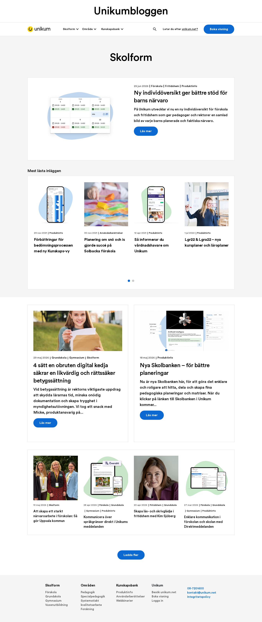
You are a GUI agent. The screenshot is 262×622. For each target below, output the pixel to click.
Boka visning (219, 29)
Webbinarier (124, 600)
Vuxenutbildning (56, 605)
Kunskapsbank (127, 585)
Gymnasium (76, 357)
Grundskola (59, 357)
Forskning (87, 609)
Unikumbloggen (131, 11)
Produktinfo (189, 86)
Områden (88, 585)
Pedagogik (88, 592)
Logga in (157, 600)
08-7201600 (195, 588)
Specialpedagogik (93, 596)
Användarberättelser (111, 233)
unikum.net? (190, 29)
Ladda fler (131, 555)
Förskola (156, 86)
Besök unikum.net (164, 592)
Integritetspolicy (198, 596)
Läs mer (146, 131)
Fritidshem (172, 86)
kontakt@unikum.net (201, 592)
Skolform (93, 357)
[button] (129, 281)
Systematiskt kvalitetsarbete (91, 602)
